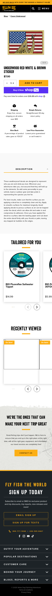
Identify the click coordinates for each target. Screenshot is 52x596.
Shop (6, 16)
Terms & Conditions (16, 590)
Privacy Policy (15, 592)
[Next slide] (37, 307)
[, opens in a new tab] (19, 536)
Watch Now (39, 2)
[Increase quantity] (14, 83)
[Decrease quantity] (6, 83)
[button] (26, 169)
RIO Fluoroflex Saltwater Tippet (19, 285)
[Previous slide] (28, 307)
